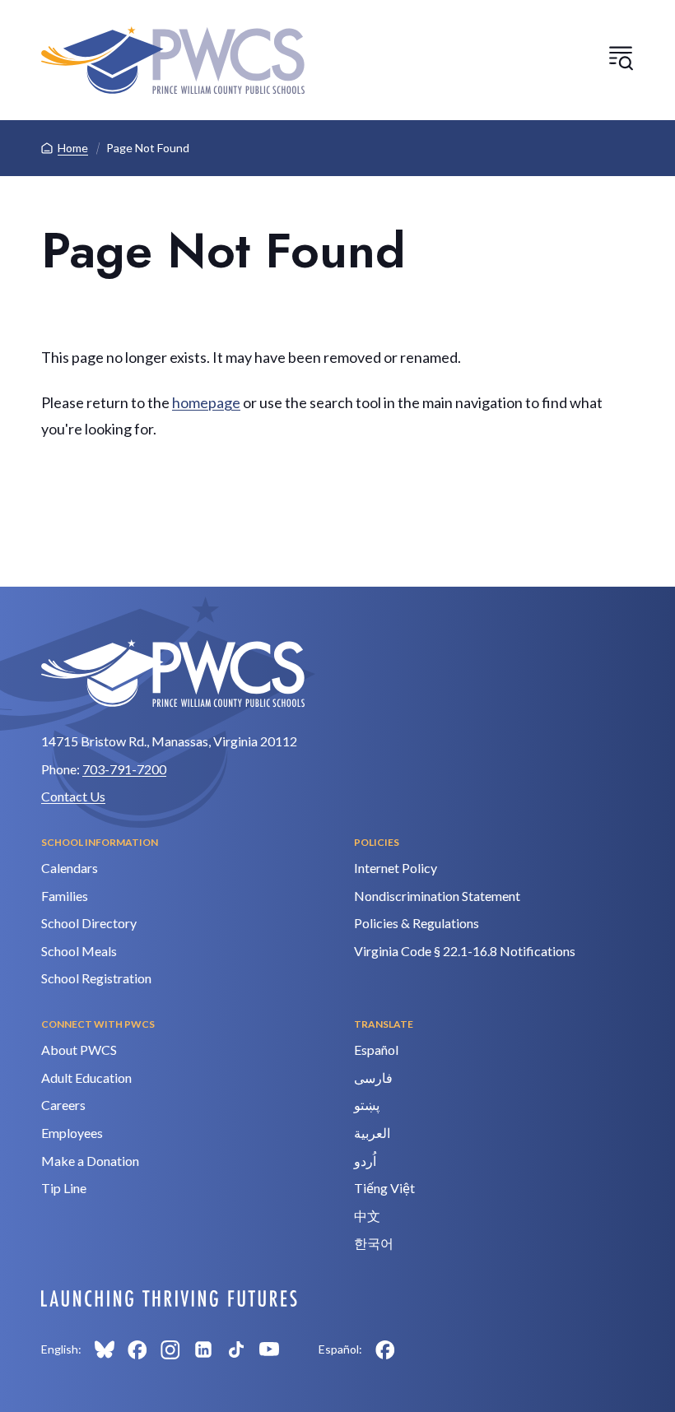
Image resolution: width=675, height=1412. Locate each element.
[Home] (173, 60)
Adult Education (86, 1077)
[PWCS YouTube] (269, 1349)
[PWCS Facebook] (137, 1349)
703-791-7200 (124, 769)
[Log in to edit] (169, 1298)
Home (73, 148)
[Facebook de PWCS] (385, 1349)
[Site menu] (621, 57)
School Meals (79, 951)
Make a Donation (90, 1160)
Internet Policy (395, 868)
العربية (372, 1132)
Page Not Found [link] (147, 148)
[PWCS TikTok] (236, 1349)
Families (64, 895)
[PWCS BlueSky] (104, 1349)
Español (376, 1049)
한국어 (373, 1243)
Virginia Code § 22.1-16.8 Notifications (464, 951)
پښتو (366, 1104)
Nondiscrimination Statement (437, 895)
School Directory (89, 923)
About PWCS (79, 1049)
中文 (367, 1216)
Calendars (69, 868)
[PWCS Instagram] (170, 1349)
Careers (63, 1104)
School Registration (96, 978)
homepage (206, 402)
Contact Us (73, 796)
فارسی (373, 1077)
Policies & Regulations (416, 923)
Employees (72, 1132)
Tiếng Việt (384, 1188)
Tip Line (63, 1188)
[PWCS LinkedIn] (203, 1349)
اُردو (365, 1160)
